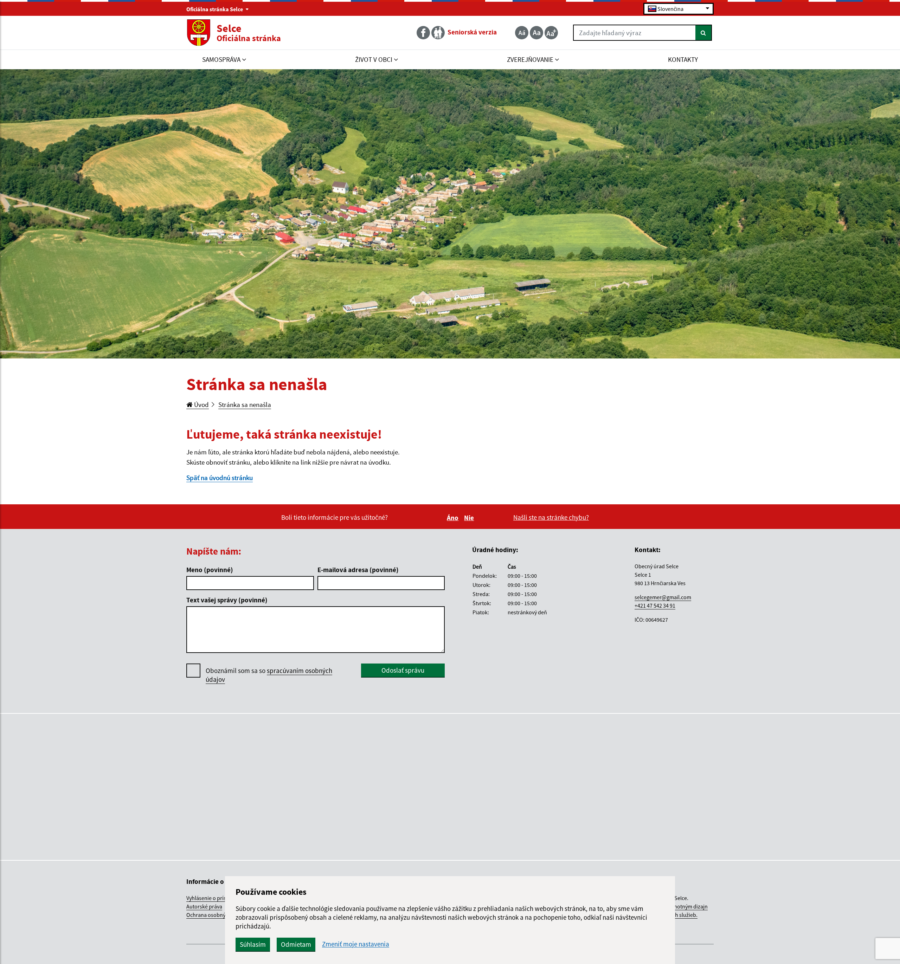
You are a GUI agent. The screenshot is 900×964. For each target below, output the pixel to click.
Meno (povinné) (209, 569)
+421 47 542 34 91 (655, 605)
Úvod (201, 404)
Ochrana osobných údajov (217, 914)
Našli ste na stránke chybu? (551, 517)
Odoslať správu (402, 670)
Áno (454, 517)
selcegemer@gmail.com (663, 597)
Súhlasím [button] (253, 944)
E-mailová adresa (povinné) (358, 569)
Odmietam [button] (296, 944)
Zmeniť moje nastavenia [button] (355, 944)
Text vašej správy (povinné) (227, 600)
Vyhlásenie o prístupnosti (216, 897)
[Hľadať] (703, 33)
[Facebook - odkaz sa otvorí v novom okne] (424, 32)
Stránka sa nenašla (244, 404)
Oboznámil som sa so (269, 675)
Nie (470, 517)
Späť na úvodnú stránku (219, 477)
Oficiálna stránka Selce (215, 9)
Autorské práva (204, 906)
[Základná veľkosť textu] (536, 32)
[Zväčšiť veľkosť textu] (551, 32)
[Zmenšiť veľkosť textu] (521, 32)
